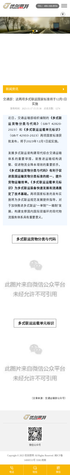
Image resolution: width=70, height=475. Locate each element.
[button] (33, 31)
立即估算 (56, 74)
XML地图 (41, 460)
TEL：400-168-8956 (47, 6)
